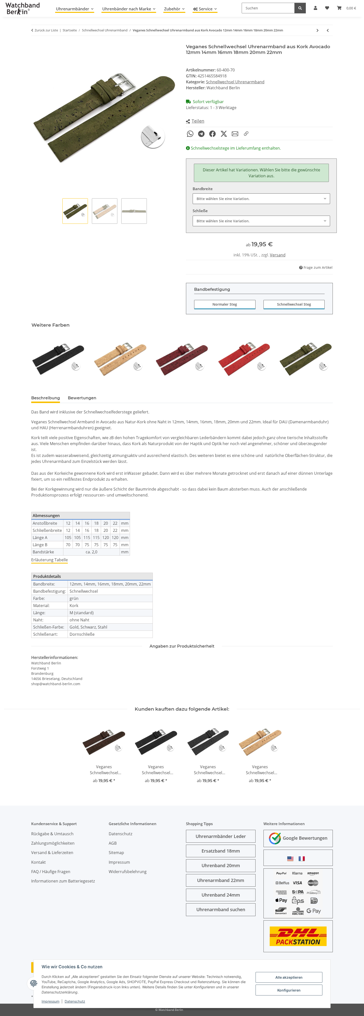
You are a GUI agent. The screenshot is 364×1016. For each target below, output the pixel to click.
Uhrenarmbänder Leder (221, 836)
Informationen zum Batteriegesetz (63, 881)
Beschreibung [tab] (45, 398)
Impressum (50, 1001)
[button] (195, 121)
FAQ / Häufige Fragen (50, 871)
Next (325, 358)
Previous (39, 358)
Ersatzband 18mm (221, 851)
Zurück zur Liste (46, 30)
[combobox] (261, 198)
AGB (113, 843)
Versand (278, 255)
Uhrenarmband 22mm (220, 880)
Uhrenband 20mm (221, 865)
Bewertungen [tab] (82, 398)
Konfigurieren (289, 990)
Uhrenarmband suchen (220, 909)
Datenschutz (75, 1001)
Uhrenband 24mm (221, 895)
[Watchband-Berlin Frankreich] (303, 859)
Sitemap (116, 852)
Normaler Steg (224, 304)
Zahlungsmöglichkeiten (53, 843)
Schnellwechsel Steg (294, 304)
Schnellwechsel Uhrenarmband (235, 82)
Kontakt (38, 862)
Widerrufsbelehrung (128, 871)
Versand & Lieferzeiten (52, 852)
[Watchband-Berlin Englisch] (291, 859)
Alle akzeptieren (289, 977)
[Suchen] (300, 8)
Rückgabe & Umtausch (52, 833)
